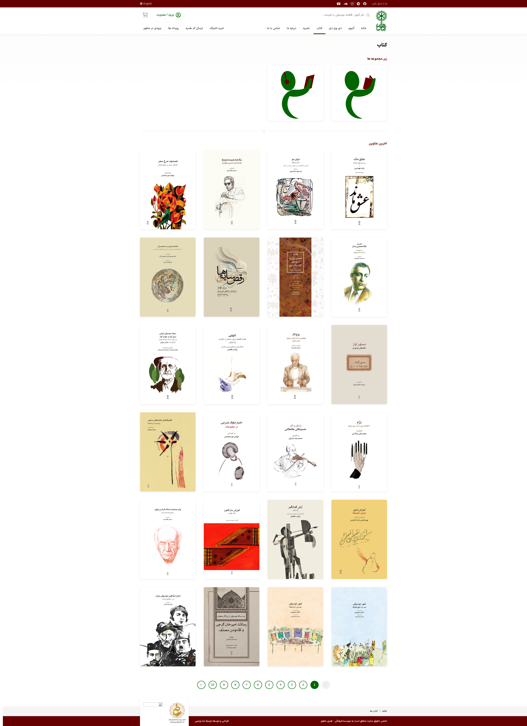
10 (212, 684)
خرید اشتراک (217, 28)
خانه (363, 28)
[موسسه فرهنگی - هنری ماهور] (381, 20)
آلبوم (351, 28)
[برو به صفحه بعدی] (201, 685)
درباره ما (291, 28)
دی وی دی (335, 28)
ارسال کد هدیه (194, 28)
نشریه (306, 28)
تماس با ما (273, 28)
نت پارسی (200, 721)
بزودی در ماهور (152, 28)
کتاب (319, 28)
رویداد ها (173, 28)
